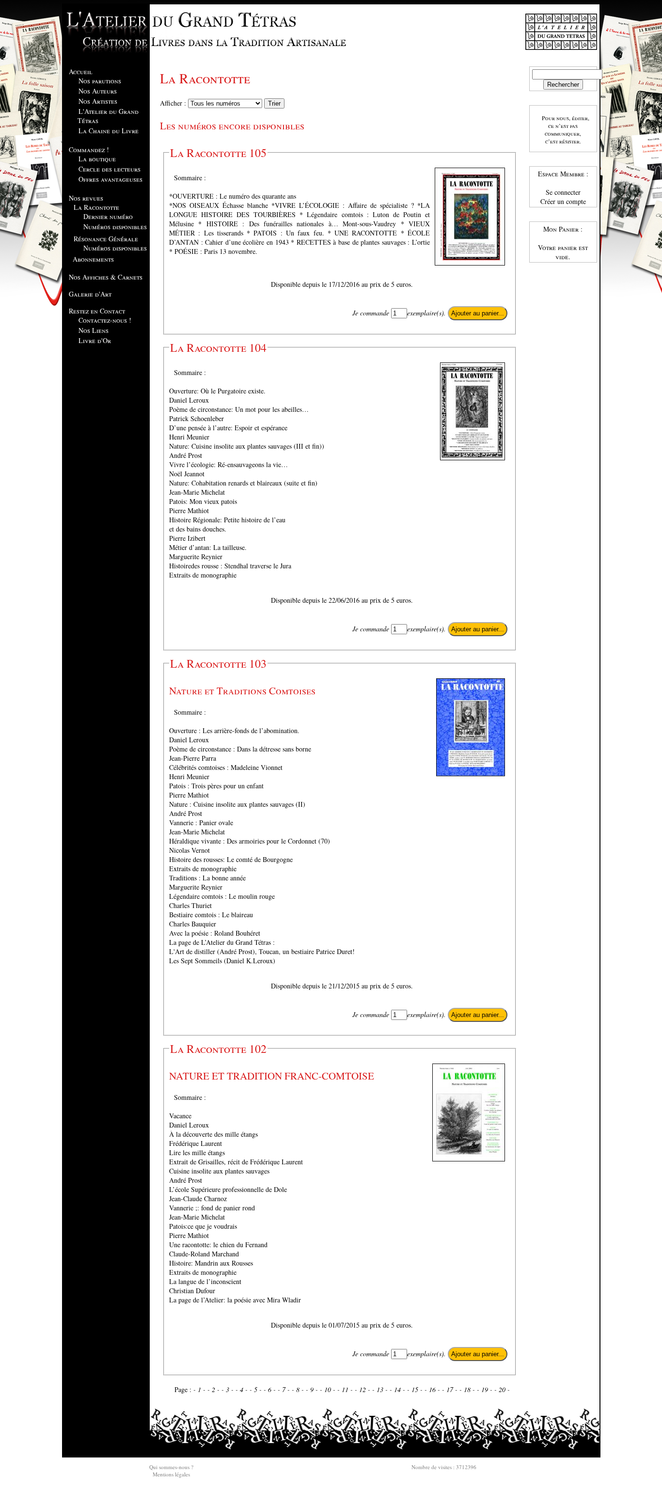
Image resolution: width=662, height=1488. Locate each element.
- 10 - (328, 1389)
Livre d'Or (95, 340)
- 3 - (228, 1389)
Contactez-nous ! (105, 320)
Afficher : (174, 103)
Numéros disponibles (115, 226)
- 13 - (381, 1389)
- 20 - (502, 1389)
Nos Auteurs (98, 90)
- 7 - (285, 1389)
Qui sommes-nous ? (171, 1467)
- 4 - (243, 1389)
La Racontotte (96, 207)
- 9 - (313, 1389)
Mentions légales (171, 1474)
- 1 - (200, 1389)
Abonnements (93, 259)
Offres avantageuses (110, 179)
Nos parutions (100, 80)
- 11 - (346, 1389)
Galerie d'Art (90, 293)
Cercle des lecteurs (110, 168)
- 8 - (299, 1389)
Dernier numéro (108, 216)
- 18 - (468, 1389)
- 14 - (398, 1389)
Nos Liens (94, 330)
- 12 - (363, 1389)
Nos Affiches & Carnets (105, 277)
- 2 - (214, 1389)
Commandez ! (89, 149)
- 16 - (433, 1389)
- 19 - (485, 1389)
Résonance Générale (106, 238)
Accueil (81, 71)
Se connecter (563, 192)
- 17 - (450, 1389)
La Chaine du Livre (109, 130)
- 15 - (416, 1389)
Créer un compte (563, 201)
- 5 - (257, 1389)
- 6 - (271, 1389)
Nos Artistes (98, 101)
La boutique (97, 158)
